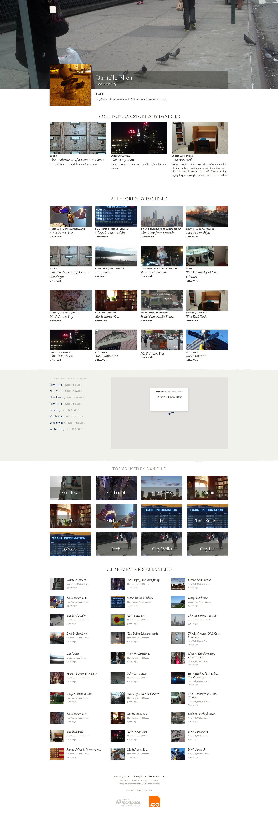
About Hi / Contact (122, 776)
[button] (169, 413)
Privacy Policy (140, 776)
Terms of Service (156, 776)
